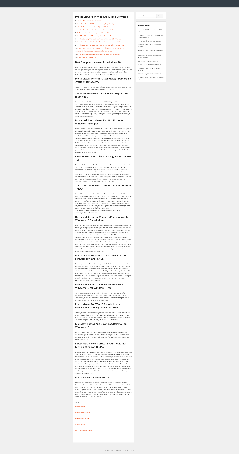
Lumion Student (80, 407)
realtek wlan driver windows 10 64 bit (149, 41)
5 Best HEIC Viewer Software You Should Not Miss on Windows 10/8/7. (98, 54)
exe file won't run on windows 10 (148, 61)
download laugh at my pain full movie (149, 74)
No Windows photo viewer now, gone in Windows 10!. (93, 33)
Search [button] (160, 16)
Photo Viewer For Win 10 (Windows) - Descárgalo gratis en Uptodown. (98, 24)
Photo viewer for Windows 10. (86, 57)
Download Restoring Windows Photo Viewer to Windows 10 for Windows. (99, 39)
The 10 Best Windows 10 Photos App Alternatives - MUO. (94, 36)
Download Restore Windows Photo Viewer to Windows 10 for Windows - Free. (100, 45)
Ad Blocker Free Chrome (82, 412)
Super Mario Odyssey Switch (83, 430)
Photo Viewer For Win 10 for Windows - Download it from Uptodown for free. (100, 48)
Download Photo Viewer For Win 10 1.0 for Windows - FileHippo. (96, 30)
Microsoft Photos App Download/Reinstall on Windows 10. (95, 51)
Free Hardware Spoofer (82, 418)
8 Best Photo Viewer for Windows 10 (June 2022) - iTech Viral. (95, 27)
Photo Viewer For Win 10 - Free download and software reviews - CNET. (98, 42)
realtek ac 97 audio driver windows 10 (149, 65)
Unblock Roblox (80, 424)
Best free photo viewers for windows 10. (89, 21)
